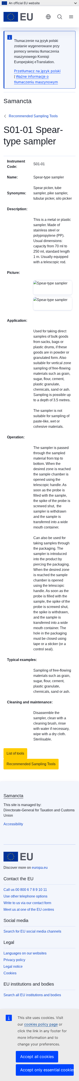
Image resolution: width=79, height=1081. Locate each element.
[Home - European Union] (23, 17)
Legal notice (13, 966)
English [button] (48, 16)
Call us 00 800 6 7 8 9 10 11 (25, 890)
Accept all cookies (37, 1056)
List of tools (15, 753)
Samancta (13, 795)
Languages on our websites (25, 953)
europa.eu (40, 867)
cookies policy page (41, 1024)
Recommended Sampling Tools (33, 116)
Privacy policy (14, 960)
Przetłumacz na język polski (37, 71)
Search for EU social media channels (32, 931)
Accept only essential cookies (47, 1070)
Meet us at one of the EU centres (29, 909)
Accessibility (13, 824)
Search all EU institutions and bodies (32, 995)
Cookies (10, 973)
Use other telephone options (25, 896)
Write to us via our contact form (27, 903)
